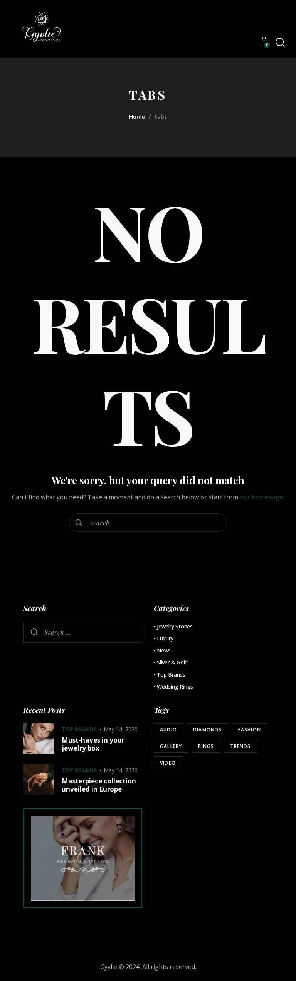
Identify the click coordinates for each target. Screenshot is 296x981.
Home (137, 116)
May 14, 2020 (121, 729)
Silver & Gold (172, 662)
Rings (206, 746)
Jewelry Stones (175, 626)
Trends (240, 746)
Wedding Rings (175, 686)
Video (168, 763)
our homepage (261, 497)
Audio (168, 729)
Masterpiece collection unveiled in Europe (99, 785)
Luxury (165, 638)
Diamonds (207, 729)
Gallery (171, 746)
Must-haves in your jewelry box (93, 744)
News (164, 650)
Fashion (249, 729)
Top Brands (171, 674)
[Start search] (279, 42)
